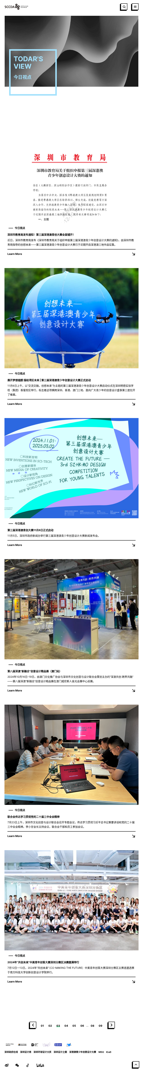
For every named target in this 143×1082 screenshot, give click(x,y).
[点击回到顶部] (136, 1064)
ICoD (108, 1052)
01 (42, 1025)
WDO (101, 1052)
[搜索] (124, 6)
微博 (6, 1065)
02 (50, 1025)
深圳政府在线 (11, 1052)
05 (74, 1025)
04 (66, 1025)
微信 (17, 1065)
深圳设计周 (25, 1052)
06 (82, 1025)
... (87, 1025)
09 (100, 1025)
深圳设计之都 (60, 1052)
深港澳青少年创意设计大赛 (82, 1052)
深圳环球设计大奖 (42, 1052)
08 (92, 1025)
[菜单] (135, 6)
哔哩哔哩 (40, 1065)
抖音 (27, 1065)
